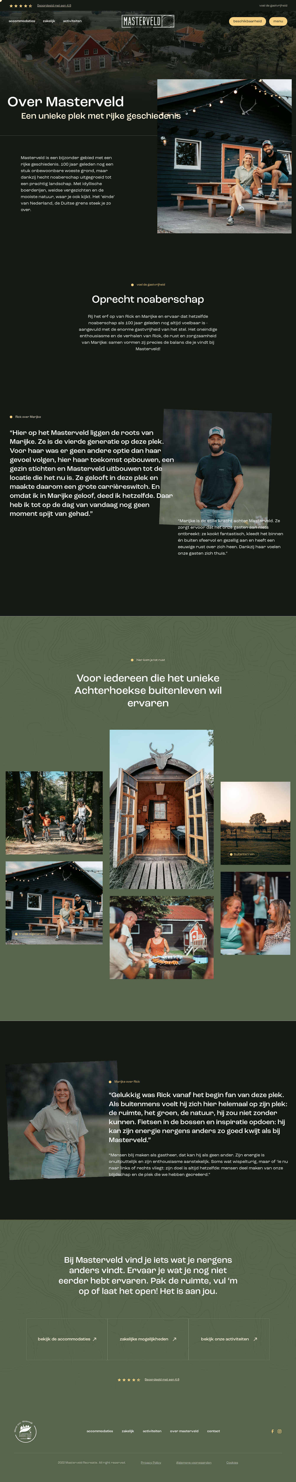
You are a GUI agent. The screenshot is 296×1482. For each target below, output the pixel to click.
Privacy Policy (151, 1462)
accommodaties (22, 21)
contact (213, 1431)
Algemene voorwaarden (193, 1462)
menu (278, 21)
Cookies (232, 1462)
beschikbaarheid (247, 21)
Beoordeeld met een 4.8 (54, 5)
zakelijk (49, 21)
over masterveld (184, 1431)
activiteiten (72, 21)
